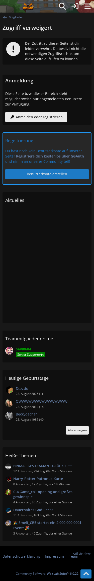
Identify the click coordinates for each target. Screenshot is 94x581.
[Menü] (87, 6)
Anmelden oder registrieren (39, 117)
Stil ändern (82, 553)
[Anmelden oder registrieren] (75, 6)
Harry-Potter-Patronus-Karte (38, 478)
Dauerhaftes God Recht (33, 509)
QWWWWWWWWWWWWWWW (41, 401)
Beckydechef (26, 414)
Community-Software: (47, 573)
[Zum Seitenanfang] (85, 573)
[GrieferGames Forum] (28, 6)
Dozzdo (22, 388)
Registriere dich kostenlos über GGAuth (50, 156)
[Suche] (62, 6)
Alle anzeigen (77, 430)
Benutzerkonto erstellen (47, 174)
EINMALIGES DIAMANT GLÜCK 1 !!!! (42, 465)
